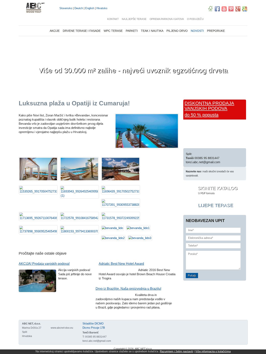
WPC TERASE (113, 30)
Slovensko (65, 8)
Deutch (78, 8)
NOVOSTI (197, 30)
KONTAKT (113, 19)
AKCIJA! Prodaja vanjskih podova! (44, 263)
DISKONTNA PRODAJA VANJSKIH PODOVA (209, 106)
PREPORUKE (216, 30)
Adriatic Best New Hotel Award (121, 263)
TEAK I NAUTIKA (152, 30)
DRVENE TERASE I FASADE (82, 30)
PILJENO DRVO (177, 30)
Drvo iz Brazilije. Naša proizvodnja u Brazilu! (128, 288)
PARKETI (132, 30)
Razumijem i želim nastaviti (176, 351)
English (89, 8)
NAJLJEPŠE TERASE (134, 19)
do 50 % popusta (201, 114)
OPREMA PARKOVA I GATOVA (167, 19)
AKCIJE (55, 30)
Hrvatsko (101, 8)
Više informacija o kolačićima (213, 351)
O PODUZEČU (195, 19)
